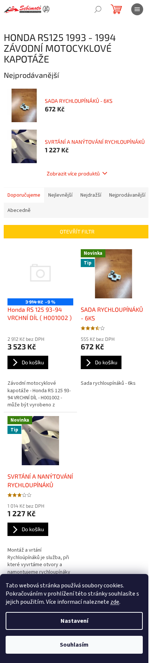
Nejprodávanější (127, 195)
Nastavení (74, 621)
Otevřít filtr (77, 231)
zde (114, 602)
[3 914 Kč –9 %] (40, 273)
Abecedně (19, 210)
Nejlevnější (60, 195)
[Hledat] (97, 9)
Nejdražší (90, 195)
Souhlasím (74, 645)
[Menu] (137, 9)
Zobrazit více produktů (73, 173)
